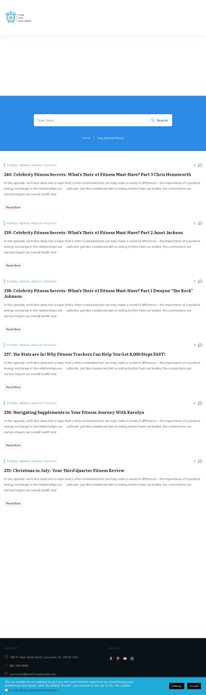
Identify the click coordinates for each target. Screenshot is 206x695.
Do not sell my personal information (33, 690)
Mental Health (31, 165)
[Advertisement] (103, 65)
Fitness (12, 165)
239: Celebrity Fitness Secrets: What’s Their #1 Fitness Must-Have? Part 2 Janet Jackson (93, 232)
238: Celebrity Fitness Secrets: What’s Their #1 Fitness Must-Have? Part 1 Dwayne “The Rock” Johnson (98, 293)
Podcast (50, 165)
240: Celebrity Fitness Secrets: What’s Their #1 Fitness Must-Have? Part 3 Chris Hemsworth (97, 174)
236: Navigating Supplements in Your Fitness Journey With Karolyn (74, 412)
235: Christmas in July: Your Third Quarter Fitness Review (64, 470)
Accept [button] (194, 686)
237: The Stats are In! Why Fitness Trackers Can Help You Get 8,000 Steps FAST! (84, 354)
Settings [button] (177, 686)
